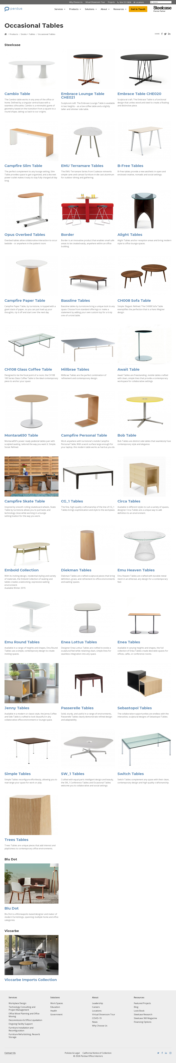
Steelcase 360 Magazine (145, 1018)
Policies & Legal (72, 1053)
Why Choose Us (75, 2)
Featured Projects (142, 1003)
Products (73, 9)
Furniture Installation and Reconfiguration (21, 1029)
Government (56, 1014)
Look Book (139, 1010)
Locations (97, 1010)
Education (55, 1007)
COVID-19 (97, 1018)
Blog (136, 1007)
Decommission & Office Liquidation (25, 1020)
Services (59, 9)
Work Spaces (56, 1003)
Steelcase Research (143, 1014)
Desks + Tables (28, 34)
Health (53, 1010)
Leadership (97, 1003)
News (95, 1022)
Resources (119, 9)
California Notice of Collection (97, 1053)
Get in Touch (138, 9)
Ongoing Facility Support (21, 1023)
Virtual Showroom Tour (95, 2)
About (104, 9)
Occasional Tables (46, 34)
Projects (111, 2)
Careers (96, 1007)
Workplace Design (17, 1003)
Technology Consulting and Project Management (22, 1008)
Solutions (89, 9)
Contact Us (10, 1053)
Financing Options (142, 1022)
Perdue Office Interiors (92, 1056)
